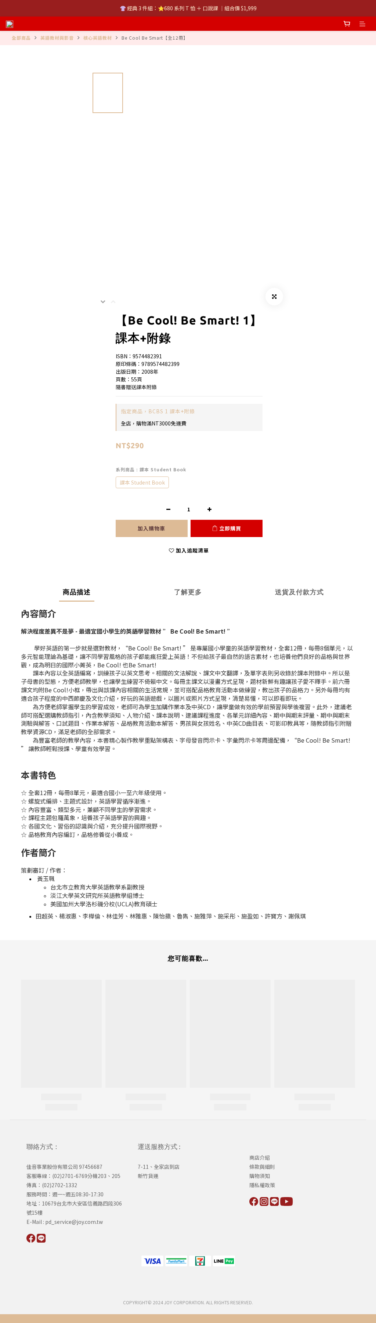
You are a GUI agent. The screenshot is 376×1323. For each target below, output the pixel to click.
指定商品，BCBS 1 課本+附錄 (158, 411)
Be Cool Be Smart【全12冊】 (155, 38)
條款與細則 (262, 1166)
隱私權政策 (262, 1185)
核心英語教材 (97, 38)
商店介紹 (259, 1157)
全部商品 (21, 38)
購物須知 (259, 1175)
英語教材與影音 (57, 38)
